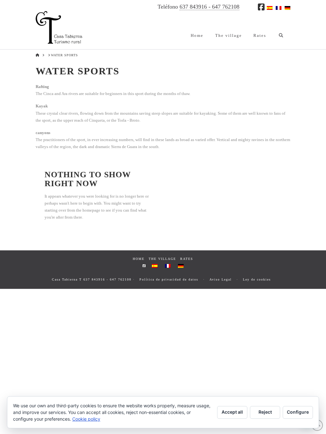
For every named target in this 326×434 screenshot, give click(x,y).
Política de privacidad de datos (168, 279)
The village (162, 259)
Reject (265, 412)
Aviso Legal (220, 279)
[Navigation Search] (281, 30)
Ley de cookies (257, 279)
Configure (298, 412)
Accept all (232, 412)
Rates (186, 259)
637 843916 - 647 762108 (209, 6)
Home (139, 259)
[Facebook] (261, 7)
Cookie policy (86, 419)
